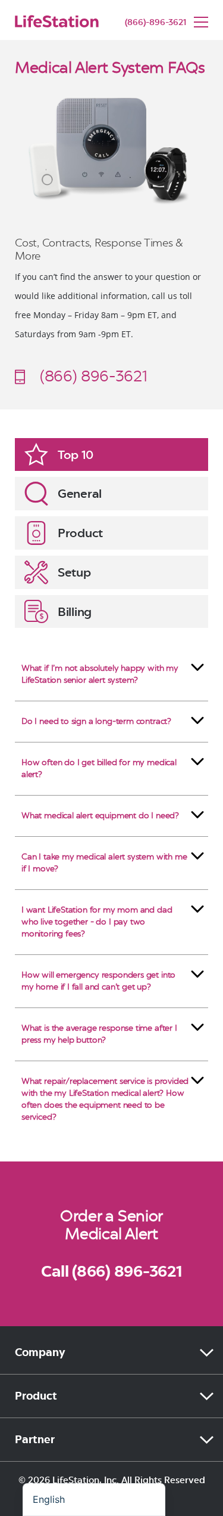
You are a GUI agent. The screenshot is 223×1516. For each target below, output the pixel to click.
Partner (35, 1439)
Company (40, 1352)
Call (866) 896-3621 (111, 1271)
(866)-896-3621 (155, 22)
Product (36, 1396)
